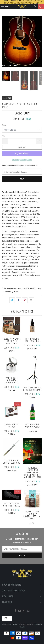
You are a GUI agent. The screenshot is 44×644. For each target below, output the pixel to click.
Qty (3, 136)
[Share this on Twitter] (12, 300)
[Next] (40, 41)
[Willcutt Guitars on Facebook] (15, 611)
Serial (4, 125)
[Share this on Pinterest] (25, 300)
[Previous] (4, 41)
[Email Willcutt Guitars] (28, 611)
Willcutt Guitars (13, 624)
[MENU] (1, 6)
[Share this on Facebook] (18, 300)
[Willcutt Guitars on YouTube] (20, 611)
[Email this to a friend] (31, 300)
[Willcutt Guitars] (22, 6)
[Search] (35, 6)
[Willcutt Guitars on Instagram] (24, 611)
